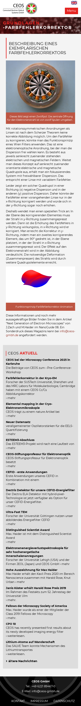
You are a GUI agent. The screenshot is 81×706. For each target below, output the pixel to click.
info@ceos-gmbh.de (45, 691)
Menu (71, 11)
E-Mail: (27, 691)
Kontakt (18, 701)
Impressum (39, 701)
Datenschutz (64, 701)
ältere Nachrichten (22, 661)
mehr (11, 398)
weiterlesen (15, 636)
